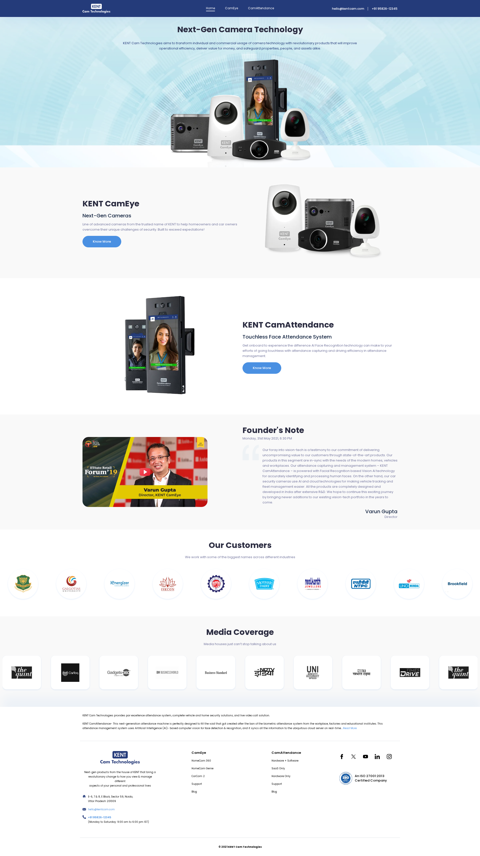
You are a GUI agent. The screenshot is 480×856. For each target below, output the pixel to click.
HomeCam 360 (201, 761)
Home (210, 8)
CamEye (231, 8)
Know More (102, 241)
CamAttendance (261, 8)
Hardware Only (281, 776)
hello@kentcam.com (348, 8)
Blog (194, 792)
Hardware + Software (285, 761)
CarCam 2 (198, 776)
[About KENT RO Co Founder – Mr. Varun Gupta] (145, 472)
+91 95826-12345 (385, 8)
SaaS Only (278, 768)
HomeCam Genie (203, 768)
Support (197, 784)
